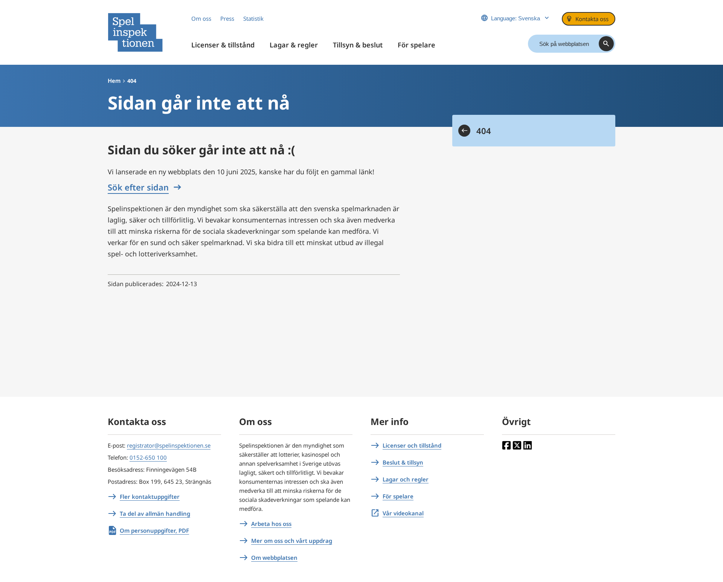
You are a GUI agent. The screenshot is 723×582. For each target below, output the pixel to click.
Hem (114, 80)
